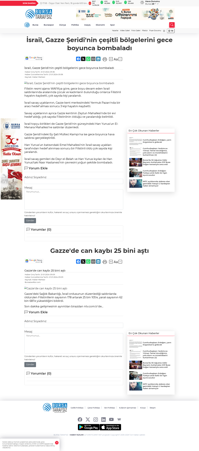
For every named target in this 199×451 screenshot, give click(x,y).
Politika (75, 25)
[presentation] (84, 3)
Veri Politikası (109, 408)
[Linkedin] (103, 419)
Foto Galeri (135, 30)
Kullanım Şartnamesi (127, 408)
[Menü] (164, 31)
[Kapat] (56, 443)
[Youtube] (111, 419)
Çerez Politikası (94, 408)
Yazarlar (115, 30)
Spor (112, 25)
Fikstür (145, 30)
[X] (87, 419)
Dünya (62, 25)
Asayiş (87, 25)
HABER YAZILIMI (77, 435)
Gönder (30, 220)
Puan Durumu (155, 30)
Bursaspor (49, 25)
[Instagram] (95, 419)
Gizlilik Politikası (77, 408)
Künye (143, 408)
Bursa (35, 25)
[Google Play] (89, 427)
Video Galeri (125, 30)
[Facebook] (79, 419)
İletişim (153, 408)
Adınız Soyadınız (35, 177)
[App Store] (110, 427)
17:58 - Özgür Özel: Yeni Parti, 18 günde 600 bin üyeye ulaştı (63, 3)
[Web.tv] (119, 419)
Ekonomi (100, 25)
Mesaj (28, 187)
